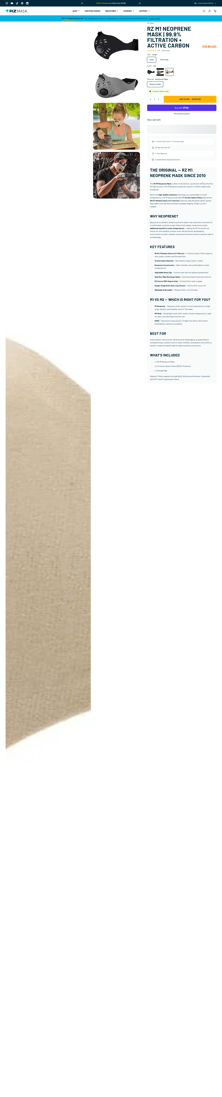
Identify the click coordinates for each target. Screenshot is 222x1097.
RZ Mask (150, 23)
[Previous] (82, 3)
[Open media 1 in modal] (116, 45)
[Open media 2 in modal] (116, 86)
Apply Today (154, 18)
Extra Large (164, 60)
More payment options (182, 113)
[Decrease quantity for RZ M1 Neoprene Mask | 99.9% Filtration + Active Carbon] (150, 99)
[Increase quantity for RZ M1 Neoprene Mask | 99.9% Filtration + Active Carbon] (159, 99)
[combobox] (205, 3)
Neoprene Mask (155, 84)
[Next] (139, 3)
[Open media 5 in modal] (116, 175)
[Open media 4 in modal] (116, 126)
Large (152, 60)
